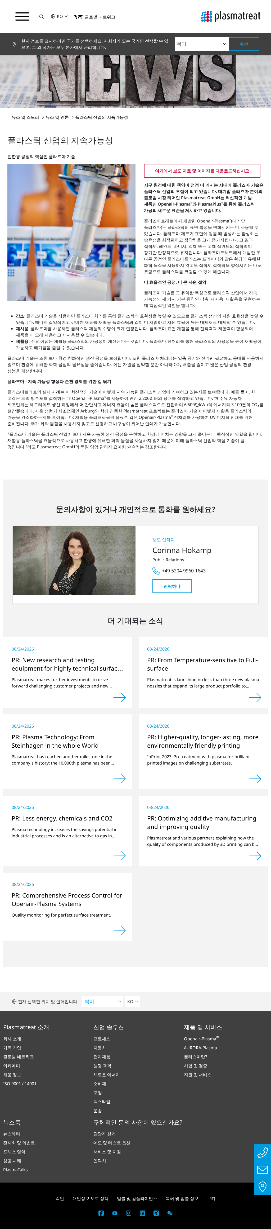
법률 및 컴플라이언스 (137, 1198)
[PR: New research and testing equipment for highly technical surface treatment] (119, 697)
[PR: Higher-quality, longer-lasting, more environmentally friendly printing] (255, 778)
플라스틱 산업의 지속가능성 (101, 117)
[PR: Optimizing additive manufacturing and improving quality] (255, 856)
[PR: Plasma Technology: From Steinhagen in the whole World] (119, 778)
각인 (60, 1198)
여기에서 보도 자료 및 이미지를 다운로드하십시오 (202, 171)
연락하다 (172, 586)
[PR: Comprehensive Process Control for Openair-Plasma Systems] (119, 930)
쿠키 (211, 1198)
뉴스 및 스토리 (26, 117)
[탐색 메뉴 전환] (22, 16)
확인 (244, 44)
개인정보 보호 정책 (91, 1198)
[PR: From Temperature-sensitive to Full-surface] (255, 697)
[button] (41, 16)
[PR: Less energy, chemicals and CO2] (119, 856)
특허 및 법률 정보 (182, 1198)
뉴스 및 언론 (58, 117)
